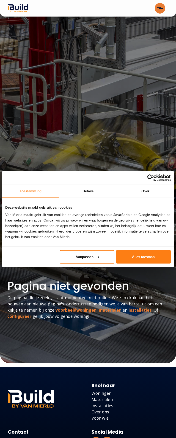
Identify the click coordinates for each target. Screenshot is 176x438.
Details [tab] (88, 191)
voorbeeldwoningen (75, 310)
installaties (140, 310)
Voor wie (100, 418)
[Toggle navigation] (160, 8)
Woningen (101, 393)
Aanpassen (85, 257)
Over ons (100, 412)
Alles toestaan (143, 257)
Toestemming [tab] (30, 191)
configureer (19, 316)
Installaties (102, 405)
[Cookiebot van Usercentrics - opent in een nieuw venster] (151, 177)
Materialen (102, 399)
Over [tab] (145, 191)
